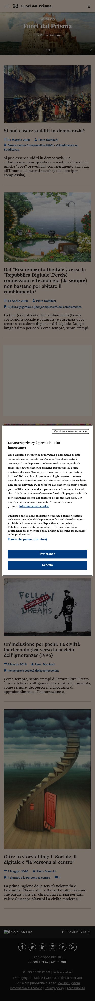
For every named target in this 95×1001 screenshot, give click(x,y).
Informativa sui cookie (34, 506)
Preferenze (47, 553)
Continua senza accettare (70, 431)
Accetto (47, 565)
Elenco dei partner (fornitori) (27, 539)
